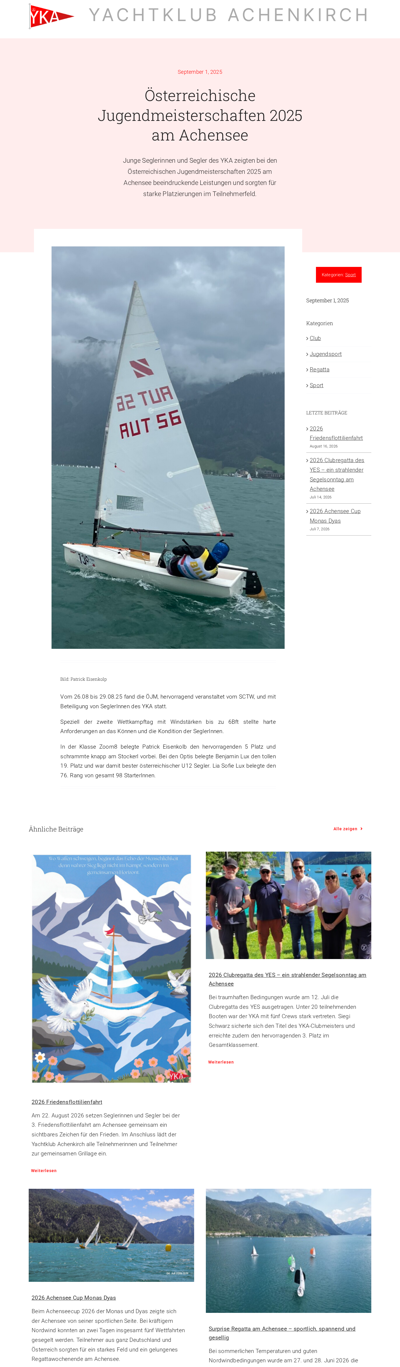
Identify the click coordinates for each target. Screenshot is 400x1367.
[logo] (51, 6)
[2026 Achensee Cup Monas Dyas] (111, 1235)
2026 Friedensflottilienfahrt (67, 1102)
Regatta (319, 369)
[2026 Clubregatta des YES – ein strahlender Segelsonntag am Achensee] (288, 905)
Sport (350, 274)
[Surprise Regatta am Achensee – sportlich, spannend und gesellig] (288, 1251)
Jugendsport (326, 354)
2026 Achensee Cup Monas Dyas (74, 1297)
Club (315, 338)
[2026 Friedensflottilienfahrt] (111, 969)
